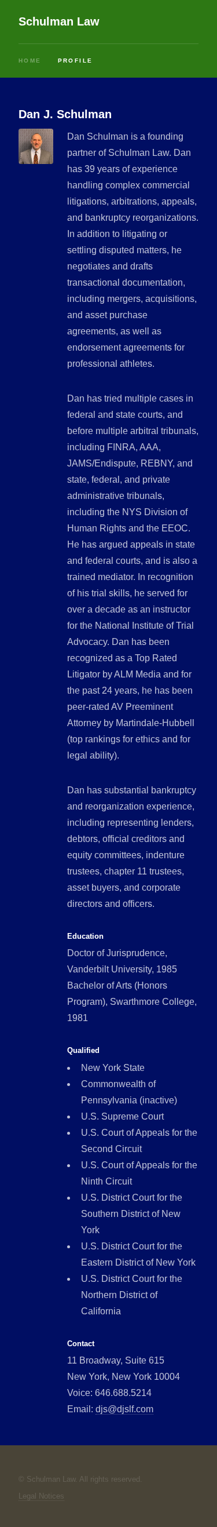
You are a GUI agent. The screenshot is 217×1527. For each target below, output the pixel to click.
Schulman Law (59, 21)
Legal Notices (41, 1496)
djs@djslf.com (124, 1409)
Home (30, 60)
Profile (75, 60)
